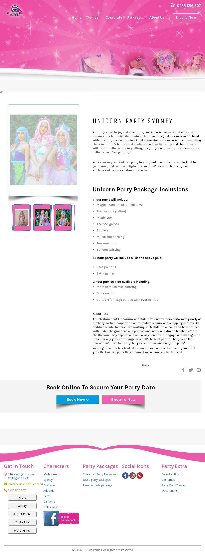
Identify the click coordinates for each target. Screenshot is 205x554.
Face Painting (170, 474)
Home (76, 17)
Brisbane (49, 485)
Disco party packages (97, 480)
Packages (135, 17)
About (22, 497)
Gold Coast (50, 507)
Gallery (22, 506)
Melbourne (50, 474)
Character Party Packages (99, 474)
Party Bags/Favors (174, 485)
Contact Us (22, 522)
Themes (92, 17)
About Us (157, 17)
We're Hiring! (22, 530)
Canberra (49, 501)
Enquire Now (186, 17)
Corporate (114, 17)
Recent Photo (22, 514)
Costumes (168, 480)
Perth (46, 496)
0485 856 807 (189, 5)
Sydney (48, 480)
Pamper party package (97, 485)
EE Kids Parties (92, 550)
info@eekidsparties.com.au (22, 484)
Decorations (170, 491)
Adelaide (48, 491)
